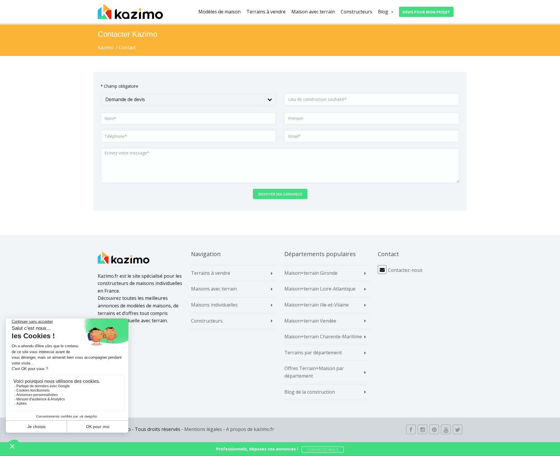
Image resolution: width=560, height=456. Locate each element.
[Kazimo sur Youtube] (446, 429)
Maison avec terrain (313, 11)
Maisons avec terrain (214, 289)
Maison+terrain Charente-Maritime (323, 336)
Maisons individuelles (214, 305)
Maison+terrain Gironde (310, 273)
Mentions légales (203, 429)
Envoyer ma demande (280, 194)
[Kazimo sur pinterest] (434, 429)
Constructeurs (356, 11)
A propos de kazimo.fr (250, 429)
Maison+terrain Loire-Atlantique (320, 289)
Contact (127, 47)
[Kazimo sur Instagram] (422, 429)
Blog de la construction (309, 392)
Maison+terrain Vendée (310, 321)
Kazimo (106, 47)
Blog (383, 11)
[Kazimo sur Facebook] (411, 429)
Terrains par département (313, 352)
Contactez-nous (405, 270)
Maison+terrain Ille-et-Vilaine (316, 305)
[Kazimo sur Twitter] (457, 429)
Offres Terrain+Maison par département (314, 372)
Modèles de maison (219, 11)
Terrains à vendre (266, 11)
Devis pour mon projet (426, 12)
